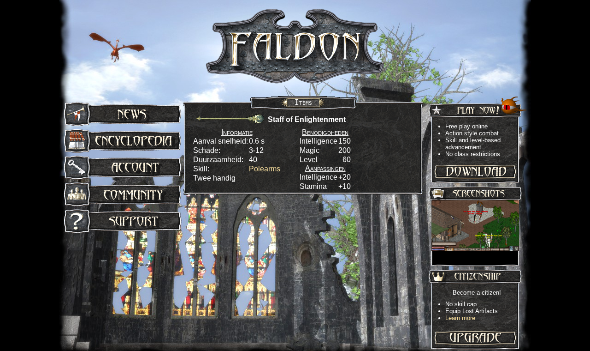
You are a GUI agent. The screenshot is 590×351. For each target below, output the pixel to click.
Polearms (264, 169)
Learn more (460, 318)
